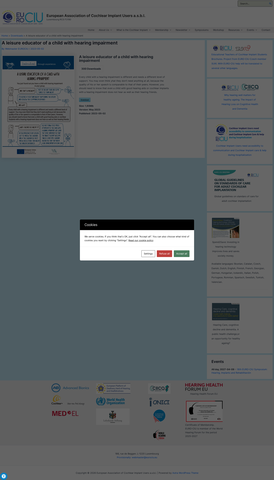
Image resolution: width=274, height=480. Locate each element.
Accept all (181, 253)
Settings (148, 253)
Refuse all (164, 253)
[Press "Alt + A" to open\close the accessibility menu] (3, 476)
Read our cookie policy (140, 240)
